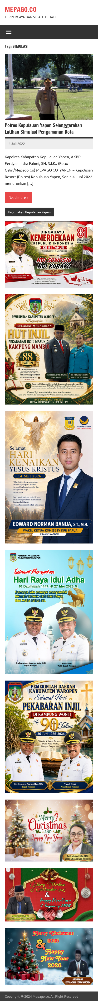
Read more (17, 197)
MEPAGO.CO (20, 9)
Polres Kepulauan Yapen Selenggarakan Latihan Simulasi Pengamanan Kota (43, 128)
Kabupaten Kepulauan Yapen (29, 212)
